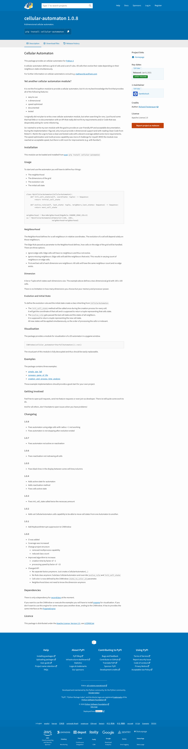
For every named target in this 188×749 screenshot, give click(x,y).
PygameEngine (49, 608)
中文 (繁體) (121, 724)
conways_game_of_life (38, 375)
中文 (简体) (111, 724)
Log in (148, 5)
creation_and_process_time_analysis (44, 378)
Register (158, 5)
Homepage (139, 57)
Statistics (78, 663)
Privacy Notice (141, 666)
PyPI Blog (77, 656)
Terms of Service (141, 656)
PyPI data (137, 68)
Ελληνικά (94, 724)
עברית (137, 724)
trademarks (117, 697)
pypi (66, 154)
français (54, 724)
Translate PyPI (109, 663)
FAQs (46, 669)
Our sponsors (78, 669)
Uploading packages (45, 659)
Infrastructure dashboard (77, 659)
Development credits (109, 669)
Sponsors (137, 5)
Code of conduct (141, 663)
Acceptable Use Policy (141, 669)
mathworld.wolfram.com (86, 74)
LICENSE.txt (89, 623)
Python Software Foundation (93, 699)
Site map (94, 707)
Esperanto (145, 724)
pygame (96, 602)
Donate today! (94, 692)
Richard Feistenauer (147, 106)
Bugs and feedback (110, 656)
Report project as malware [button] (147, 125)
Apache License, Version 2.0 (68, 623)
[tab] (32, 43)
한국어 (153, 724)
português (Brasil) (72, 724)
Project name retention (45, 666)
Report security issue (142, 659)
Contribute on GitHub (109, 659)
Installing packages (45, 656)
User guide (45, 663)
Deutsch (101, 724)
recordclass (56, 597)
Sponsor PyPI (110, 666)
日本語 (61, 724)
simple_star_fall (35, 371)
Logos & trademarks (78, 666)
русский (130, 724)
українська (84, 724)
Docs (126, 5)
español (46, 724)
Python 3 (70, 60)
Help (118, 5)
